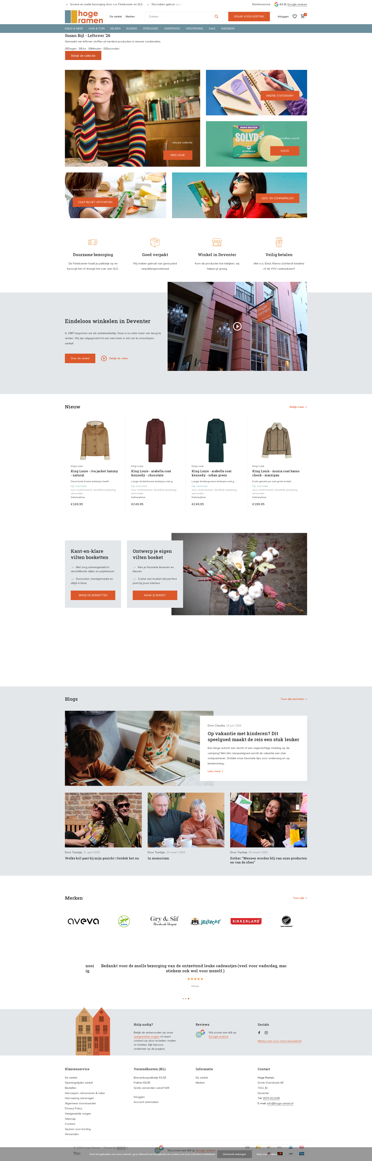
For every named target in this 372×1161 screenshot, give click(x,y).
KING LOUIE (178, 155)
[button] (183, 998)
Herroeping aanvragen (79, 1098)
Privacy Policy (73, 1108)
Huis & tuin (97, 28)
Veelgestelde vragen (78, 1113)
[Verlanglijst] (295, 16)
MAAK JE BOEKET (155, 595)
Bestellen (70, 1088)
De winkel (116, 16)
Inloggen (139, 1097)
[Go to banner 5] (239, 195)
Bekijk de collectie (83, 55)
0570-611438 (271, 1098)
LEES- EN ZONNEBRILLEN (278, 198)
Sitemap (70, 1119)
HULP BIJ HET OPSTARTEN (95, 202)
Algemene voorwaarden (80, 1103)
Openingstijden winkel (79, 1082)
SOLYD (285, 151)
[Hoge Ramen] (84, 16)
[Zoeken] (216, 16)
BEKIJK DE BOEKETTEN (93, 595)
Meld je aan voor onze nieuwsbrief (279, 1041)
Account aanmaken (146, 1102)
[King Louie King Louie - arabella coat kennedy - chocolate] (155, 440)
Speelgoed (150, 28)
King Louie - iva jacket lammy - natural (94, 473)
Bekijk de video (118, 358)
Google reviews (297, 4)
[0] (302, 16)
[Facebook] (259, 1033)
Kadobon (228, 28)
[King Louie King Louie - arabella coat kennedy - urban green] (216, 440)
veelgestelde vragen (146, 1036)
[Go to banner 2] (256, 92)
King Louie (77, 466)
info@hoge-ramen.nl (280, 1103)
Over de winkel (80, 358)
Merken (130, 16)
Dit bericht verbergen (234, 1154)
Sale (212, 28)
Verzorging (194, 28)
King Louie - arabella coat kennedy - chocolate (151, 473)
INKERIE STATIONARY (280, 95)
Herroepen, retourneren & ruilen (85, 1093)
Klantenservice (261, 4)
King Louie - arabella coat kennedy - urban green (212, 473)
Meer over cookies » (268, 1154)
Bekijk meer (297, 407)
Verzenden (72, 1134)
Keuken (115, 28)
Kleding (131, 28)
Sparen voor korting (78, 1129)
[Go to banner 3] (256, 144)
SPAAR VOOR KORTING (249, 16)
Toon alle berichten (292, 699)
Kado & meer (74, 28)
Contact (70, 1124)
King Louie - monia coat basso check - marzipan (276, 473)
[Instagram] (266, 1033)
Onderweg (172, 28)
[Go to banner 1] (132, 118)
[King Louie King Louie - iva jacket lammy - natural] (95, 440)
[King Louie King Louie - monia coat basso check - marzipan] (276, 440)
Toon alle (298, 898)
